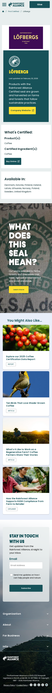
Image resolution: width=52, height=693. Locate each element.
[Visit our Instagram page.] (35, 684)
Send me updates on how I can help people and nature (27, 576)
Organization (12, 613)
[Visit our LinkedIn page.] (38, 684)
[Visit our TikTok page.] (42, 684)
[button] (4, 4)
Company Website (21, 110)
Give (39, 4)
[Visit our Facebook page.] (31, 684)
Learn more (18, 289)
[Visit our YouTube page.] (46, 684)
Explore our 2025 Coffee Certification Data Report (20, 358)
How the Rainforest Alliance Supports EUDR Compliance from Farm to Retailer (25, 501)
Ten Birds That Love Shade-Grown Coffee (25, 404)
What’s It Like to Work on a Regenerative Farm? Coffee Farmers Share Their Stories (22, 452)
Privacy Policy (9, 685)
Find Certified (13, 11)
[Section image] (26, 350)
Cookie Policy (22, 685)
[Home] (16, 4)
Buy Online (11, 161)
